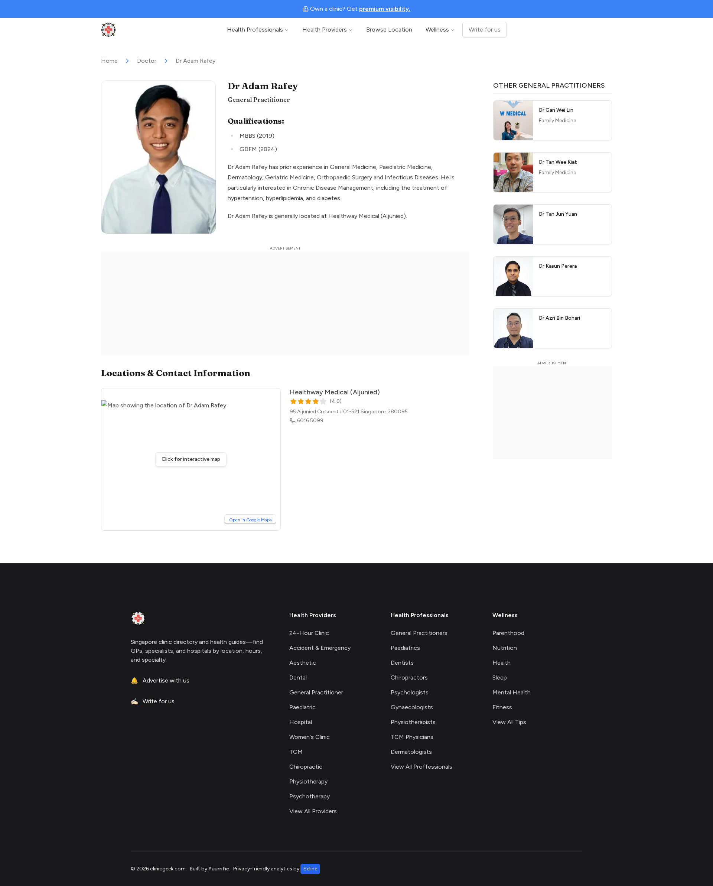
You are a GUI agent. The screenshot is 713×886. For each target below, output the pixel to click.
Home (109, 60)
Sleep (499, 677)
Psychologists (410, 692)
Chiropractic (305, 766)
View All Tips (509, 722)
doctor (146, 60)
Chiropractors (409, 677)
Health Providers (324, 29)
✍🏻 (153, 701)
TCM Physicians (412, 736)
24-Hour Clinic (309, 632)
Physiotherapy (308, 781)
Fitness (502, 707)
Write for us (485, 29)
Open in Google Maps (252, 519)
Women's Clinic (309, 736)
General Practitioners (419, 632)
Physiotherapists (413, 722)
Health (501, 662)
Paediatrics (405, 647)
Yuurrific (218, 869)
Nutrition (504, 647)
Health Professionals (255, 29)
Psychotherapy (309, 796)
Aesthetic (302, 662)
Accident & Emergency (320, 647)
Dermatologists (411, 751)
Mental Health (511, 692)
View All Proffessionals (421, 766)
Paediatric (302, 707)
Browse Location (389, 29)
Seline (310, 869)
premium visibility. (384, 8)
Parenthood (508, 632)
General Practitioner (316, 692)
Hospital (300, 722)
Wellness (437, 29)
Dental (298, 677)
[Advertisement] (285, 303)
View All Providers (313, 811)
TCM (296, 751)
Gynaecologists (412, 707)
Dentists (402, 662)
